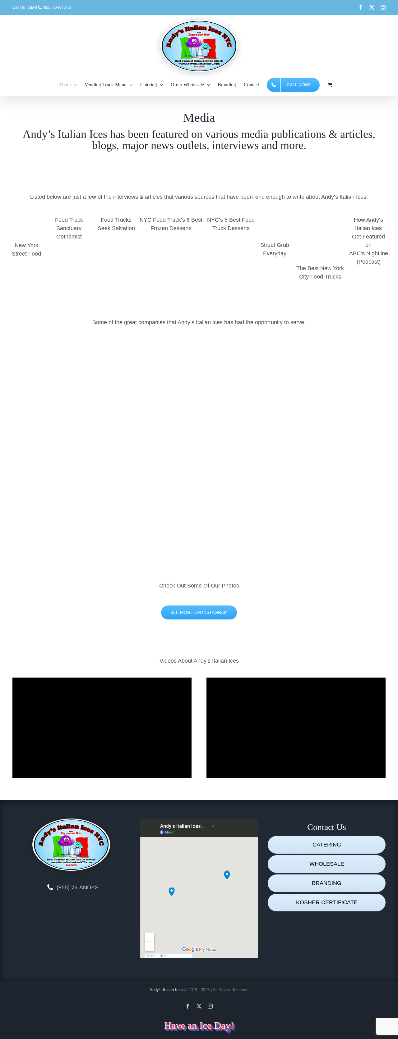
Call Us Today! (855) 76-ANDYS (41, 7)
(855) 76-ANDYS (78, 887)
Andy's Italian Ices (166, 989)
